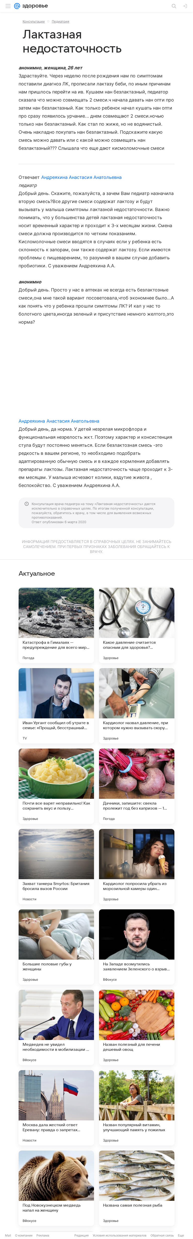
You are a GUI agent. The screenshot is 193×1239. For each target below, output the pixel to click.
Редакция (81, 1235)
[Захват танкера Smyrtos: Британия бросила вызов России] (56, 866)
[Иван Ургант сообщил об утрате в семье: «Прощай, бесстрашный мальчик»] (56, 706)
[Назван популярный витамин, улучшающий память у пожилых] (136, 1108)
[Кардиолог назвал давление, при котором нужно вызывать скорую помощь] (136, 706)
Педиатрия (60, 21)
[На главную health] (34, 6)
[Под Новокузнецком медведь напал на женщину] (56, 1188)
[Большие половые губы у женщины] (56, 947)
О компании (23, 1235)
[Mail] (17, 6)
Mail (8, 1235)
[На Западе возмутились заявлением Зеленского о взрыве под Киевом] (136, 947)
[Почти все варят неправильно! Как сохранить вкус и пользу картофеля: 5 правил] (56, 786)
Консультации (34, 21)
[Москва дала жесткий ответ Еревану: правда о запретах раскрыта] (56, 1108)
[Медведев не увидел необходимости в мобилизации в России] (56, 1027)
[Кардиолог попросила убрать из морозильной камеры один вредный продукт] (136, 866)
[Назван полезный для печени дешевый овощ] (136, 1027)
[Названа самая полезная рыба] (136, 1188)
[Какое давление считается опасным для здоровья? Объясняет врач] (136, 625)
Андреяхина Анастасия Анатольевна (81, 177)
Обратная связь (162, 1235)
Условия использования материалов (120, 1235)
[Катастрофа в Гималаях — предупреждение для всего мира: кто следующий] (56, 625)
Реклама (42, 1235)
